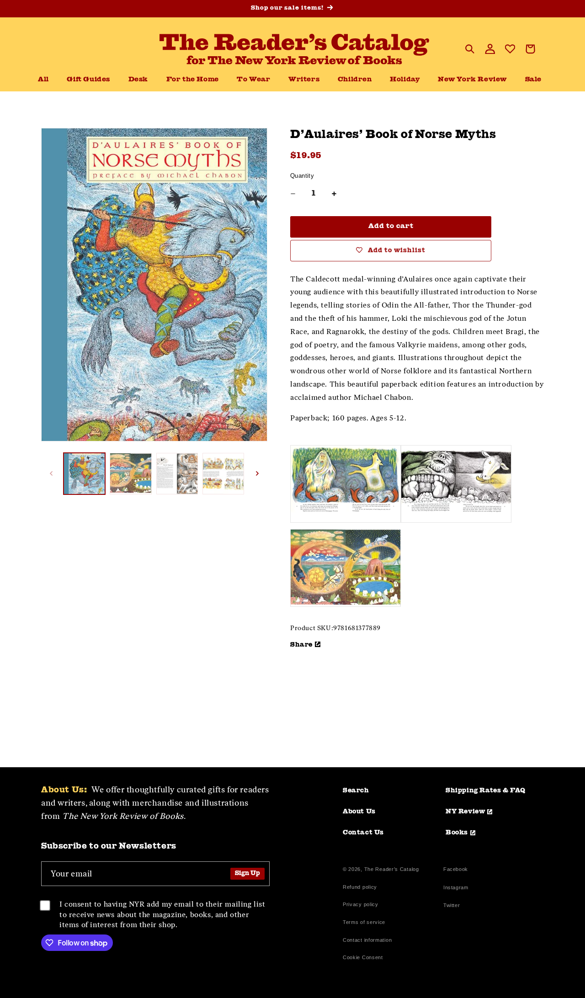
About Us (359, 811)
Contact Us (363, 832)
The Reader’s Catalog (391, 869)
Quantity (302, 175)
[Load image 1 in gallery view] (84, 473)
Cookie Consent (363, 957)
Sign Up (247, 873)
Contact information (367, 940)
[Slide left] (51, 473)
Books (457, 832)
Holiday (405, 79)
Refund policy (360, 887)
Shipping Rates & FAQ (486, 790)
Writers (303, 79)
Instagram (455, 888)
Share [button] (301, 645)
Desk (138, 79)
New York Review (472, 79)
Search (356, 790)
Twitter (453, 906)
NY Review (465, 811)
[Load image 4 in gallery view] (223, 473)
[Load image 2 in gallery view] (130, 473)
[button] (138, 80)
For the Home (192, 79)
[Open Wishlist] (510, 49)
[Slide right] (257, 473)
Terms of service (364, 922)
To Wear (253, 79)
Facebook (455, 870)
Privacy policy (360, 904)
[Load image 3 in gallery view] (177, 473)
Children (355, 79)
